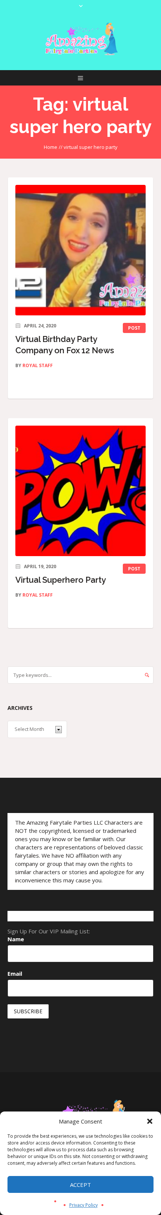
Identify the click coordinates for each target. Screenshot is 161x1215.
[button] (150, 1121)
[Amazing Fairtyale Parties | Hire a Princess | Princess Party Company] (80, 39)
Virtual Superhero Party (60, 580)
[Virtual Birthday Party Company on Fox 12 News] (80, 250)
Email (14, 973)
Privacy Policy (83, 1205)
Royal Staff (37, 365)
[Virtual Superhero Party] (80, 491)
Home (50, 147)
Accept (80, 1184)
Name (15, 939)
